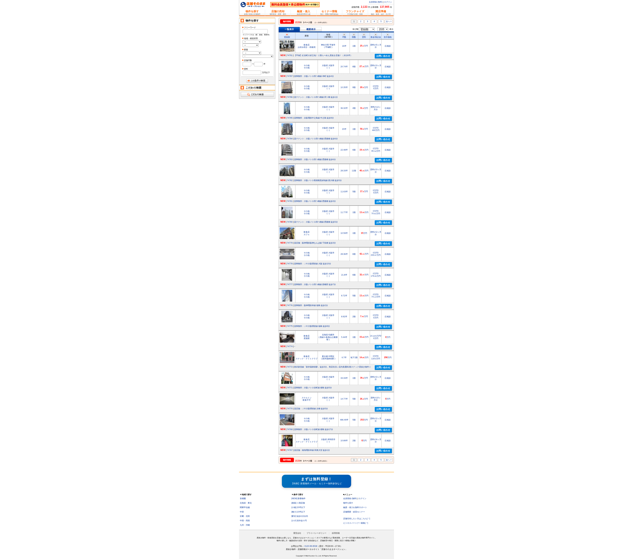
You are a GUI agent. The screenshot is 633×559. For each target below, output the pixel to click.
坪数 (344, 37)
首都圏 (243, 498)
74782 (290, 180)
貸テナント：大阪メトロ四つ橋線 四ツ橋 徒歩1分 (316, 97)
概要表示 (311, 29)
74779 (290, 243)
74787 (290, 76)
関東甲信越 (245, 507)
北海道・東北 (246, 503)
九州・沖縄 (245, 525)
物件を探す (348, 503)
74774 (290, 346)
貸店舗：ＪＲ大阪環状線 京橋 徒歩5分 (311, 408)
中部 (242, 512)
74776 (290, 305)
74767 (290, 450)
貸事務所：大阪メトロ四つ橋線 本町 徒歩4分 (314, 76)
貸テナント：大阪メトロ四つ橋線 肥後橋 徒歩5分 (316, 222)
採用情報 (336, 533)
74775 (290, 326)
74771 (290, 388)
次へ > (389, 21)
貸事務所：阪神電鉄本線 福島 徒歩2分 (311, 305)
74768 (290, 429)
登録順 (287, 37)
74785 (290, 118)
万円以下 (266, 72)
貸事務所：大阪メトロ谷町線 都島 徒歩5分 (313, 388)
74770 (290, 408)
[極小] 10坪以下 (298, 512)
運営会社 (297, 533)
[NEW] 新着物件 (298, 498)
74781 (290, 201)
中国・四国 (245, 520)
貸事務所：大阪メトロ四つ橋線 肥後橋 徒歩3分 (315, 201)
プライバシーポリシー (316, 533)
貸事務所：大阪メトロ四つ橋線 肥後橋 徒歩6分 (315, 159)
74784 (290, 139)
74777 (290, 284)
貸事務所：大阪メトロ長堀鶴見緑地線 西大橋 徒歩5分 (318, 180)
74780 (290, 222)
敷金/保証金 (376, 37)
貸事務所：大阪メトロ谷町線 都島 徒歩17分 (313, 429)
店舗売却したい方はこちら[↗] (356, 518)
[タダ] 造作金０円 (299, 520)
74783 (290, 159)
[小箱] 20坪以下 (298, 507)
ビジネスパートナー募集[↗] (355, 523)
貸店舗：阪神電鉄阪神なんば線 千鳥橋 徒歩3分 (315, 243)
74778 (290, 264)
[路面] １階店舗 (298, 503)
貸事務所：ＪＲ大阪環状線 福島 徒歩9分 (312, 326)
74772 (290, 367)
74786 (290, 97)
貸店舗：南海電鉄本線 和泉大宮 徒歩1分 (312, 450)
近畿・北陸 (245, 516)
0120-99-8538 (310, 546)
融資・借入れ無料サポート (355, 507)
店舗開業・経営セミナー (354, 512)
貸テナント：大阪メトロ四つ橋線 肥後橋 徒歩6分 (316, 139)
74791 (290, 55)
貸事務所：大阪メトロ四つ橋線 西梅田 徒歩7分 (315, 284)
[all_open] (257, 94)
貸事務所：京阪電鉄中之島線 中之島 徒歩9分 (314, 118)
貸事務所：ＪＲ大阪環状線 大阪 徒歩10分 (312, 264)
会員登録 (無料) (376, 2)
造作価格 (388, 37)
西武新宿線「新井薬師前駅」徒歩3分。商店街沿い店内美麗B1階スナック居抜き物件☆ (332, 367)
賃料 (364, 37)
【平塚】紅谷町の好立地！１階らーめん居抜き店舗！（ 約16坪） (323, 55)
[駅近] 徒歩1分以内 (299, 516)
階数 (354, 37)
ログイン (388, 2)
